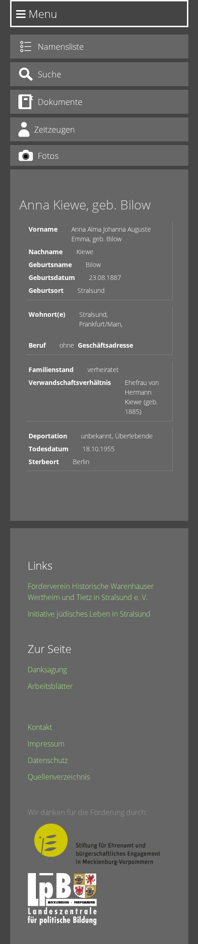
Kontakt (40, 727)
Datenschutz (48, 760)
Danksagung (47, 669)
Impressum (46, 744)
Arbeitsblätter (50, 686)
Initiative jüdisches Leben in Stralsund (89, 614)
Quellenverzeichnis (59, 777)
